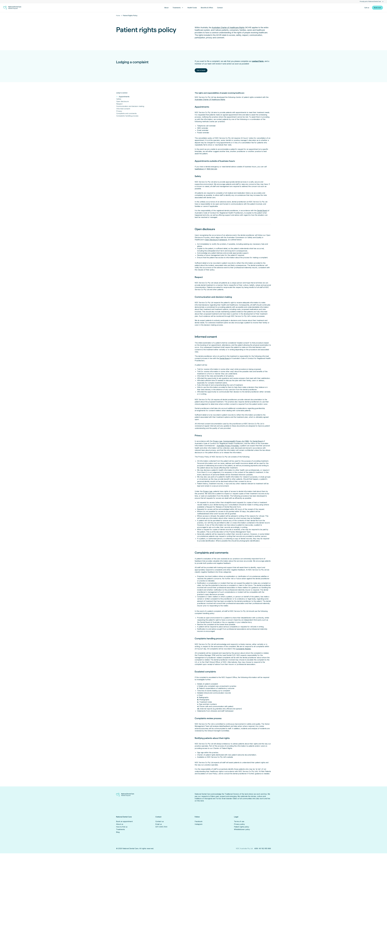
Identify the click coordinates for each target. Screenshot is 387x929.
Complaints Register (243, 649)
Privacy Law (217, 441)
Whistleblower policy (242, 829)
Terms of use (239, 821)
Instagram (198, 824)
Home (118, 15)
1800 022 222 (212, 169)
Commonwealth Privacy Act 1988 (236, 441)
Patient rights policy (241, 827)
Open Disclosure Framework (216, 240)
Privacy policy (239, 824)
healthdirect (199, 169)
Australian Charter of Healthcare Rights (228, 27)
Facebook (198, 821)
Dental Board (262, 210)
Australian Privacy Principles (228, 446)
